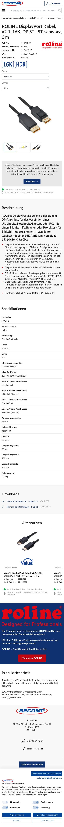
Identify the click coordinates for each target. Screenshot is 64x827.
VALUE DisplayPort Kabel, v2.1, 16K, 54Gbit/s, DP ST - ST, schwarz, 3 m (23, 574)
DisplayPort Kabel (55, 18)
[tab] (10, 147)
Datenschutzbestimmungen (49, 778)
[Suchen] (59, 10)
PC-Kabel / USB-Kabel (36, 18)
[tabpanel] (32, 117)
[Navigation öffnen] (3, 10)
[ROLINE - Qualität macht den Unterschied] (32, 616)
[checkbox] (5, 802)
